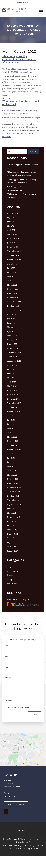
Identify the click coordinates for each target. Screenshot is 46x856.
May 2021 (11, 466)
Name (7, 645)
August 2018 (12, 521)
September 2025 (14, 259)
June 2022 (11, 424)
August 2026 (12, 213)
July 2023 (11, 369)
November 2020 (14, 491)
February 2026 (13, 238)
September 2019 (14, 504)
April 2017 (11, 546)
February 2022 (13, 441)
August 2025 (12, 264)
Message (8, 677)
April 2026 (11, 230)
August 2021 (12, 453)
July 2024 (11, 318)
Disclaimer (9, 700)
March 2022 (12, 437)
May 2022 (11, 428)
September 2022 (14, 411)
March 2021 (12, 475)
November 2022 (14, 403)
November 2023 (14, 352)
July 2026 (11, 217)
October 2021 (13, 445)
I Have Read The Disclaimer (19, 708)
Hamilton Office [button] (16, 804)
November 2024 (14, 301)
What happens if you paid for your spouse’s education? (21, 188)
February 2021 (13, 479)
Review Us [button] (23, 831)
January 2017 (12, 551)
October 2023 (13, 356)
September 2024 (14, 310)
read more (6, 98)
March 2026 (12, 234)
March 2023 (12, 386)
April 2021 (11, 470)
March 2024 (12, 335)
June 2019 (11, 508)
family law (28, 72)
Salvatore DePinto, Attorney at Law (24, 839)
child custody (12, 571)
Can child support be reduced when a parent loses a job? (22, 166)
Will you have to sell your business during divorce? (21, 196)
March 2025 (12, 285)
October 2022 (13, 407)
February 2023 (13, 390)
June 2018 (11, 525)
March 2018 (12, 529)
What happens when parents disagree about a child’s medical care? (22, 181)
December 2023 (13, 348)
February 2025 (13, 289)
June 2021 (11, 462)
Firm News (12, 583)
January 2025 (12, 293)
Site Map (17, 845)
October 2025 (13, 255)
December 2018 (13, 517)
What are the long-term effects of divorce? (21, 103)
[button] (41, 11)
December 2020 (14, 487)
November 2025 (14, 251)
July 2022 (11, 420)
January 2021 (12, 483)
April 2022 (11, 432)
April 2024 (11, 331)
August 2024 (12, 314)
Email (7, 656)
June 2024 (11, 323)
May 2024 (11, 327)
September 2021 (14, 449)
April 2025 (11, 280)
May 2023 (11, 377)
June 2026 (11, 221)
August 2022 (12, 415)
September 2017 (14, 538)
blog (21, 72)
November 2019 (14, 500)
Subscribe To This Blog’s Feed (19, 599)
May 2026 (11, 226)
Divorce (10, 575)
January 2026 (12, 242)
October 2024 (13, 306)
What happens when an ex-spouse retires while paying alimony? (21, 174)
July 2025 (11, 268)
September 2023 (14, 361)
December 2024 (14, 297)
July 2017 (11, 542)
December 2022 (14, 399)
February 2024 (13, 339)
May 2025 (11, 276)
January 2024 (12, 344)
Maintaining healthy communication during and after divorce (19, 59)
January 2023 (12, 394)
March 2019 (12, 513)
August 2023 (12, 365)
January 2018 (12, 534)
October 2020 (13, 496)
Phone (7, 667)
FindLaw (34, 848)
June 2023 (11, 373)
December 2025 (14, 247)
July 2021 (11, 458)
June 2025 (11, 272)
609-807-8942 (24, 2)
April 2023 (11, 382)
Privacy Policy (28, 845)
